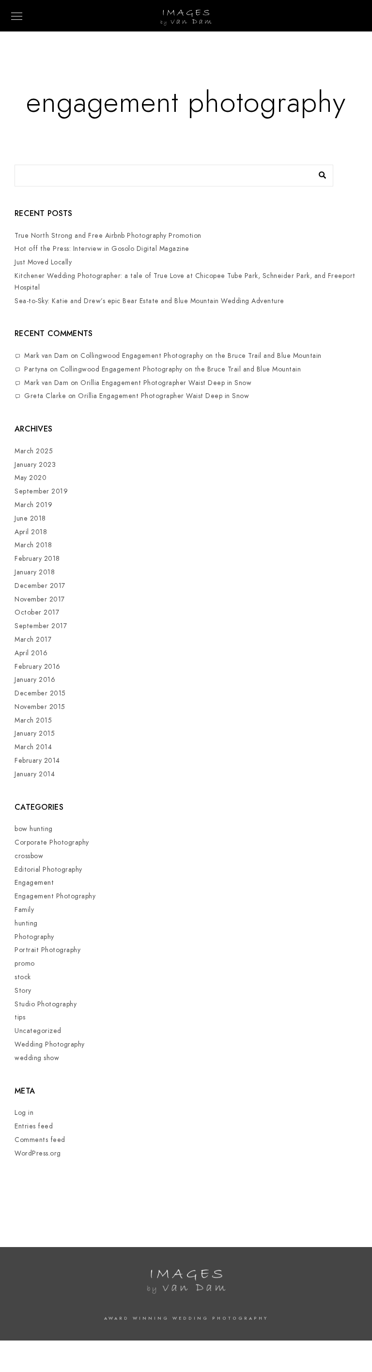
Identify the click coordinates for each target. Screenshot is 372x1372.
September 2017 (41, 626)
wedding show (37, 1058)
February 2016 (38, 666)
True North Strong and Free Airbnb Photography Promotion (108, 235)
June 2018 (30, 518)
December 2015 (40, 693)
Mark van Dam (46, 355)
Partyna (36, 369)
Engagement (34, 882)
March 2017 (33, 639)
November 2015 (40, 706)
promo (25, 963)
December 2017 (40, 585)
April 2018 (31, 532)
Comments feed (40, 1139)
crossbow (29, 856)
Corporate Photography (52, 842)
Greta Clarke (45, 396)
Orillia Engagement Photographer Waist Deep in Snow (165, 382)
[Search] (318, 173)
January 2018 (35, 572)
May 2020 (30, 477)
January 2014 (35, 774)
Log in (24, 1112)
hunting (26, 923)
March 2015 (33, 720)
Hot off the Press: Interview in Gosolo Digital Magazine (102, 248)
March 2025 (34, 451)
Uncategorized (38, 1030)
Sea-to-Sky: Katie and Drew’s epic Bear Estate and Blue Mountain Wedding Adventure (149, 301)
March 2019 (33, 504)
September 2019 (41, 491)
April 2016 (31, 653)
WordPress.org (38, 1153)
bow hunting (34, 828)
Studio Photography (46, 1004)
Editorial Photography (48, 869)
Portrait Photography (47, 950)
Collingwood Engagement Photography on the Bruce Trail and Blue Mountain (201, 355)
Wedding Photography (50, 1044)
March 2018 (33, 545)
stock (23, 977)
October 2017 (37, 612)
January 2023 (35, 464)
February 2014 (37, 760)
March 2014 (33, 747)
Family (24, 909)
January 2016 (35, 679)
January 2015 (35, 733)
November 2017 (40, 599)
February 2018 (37, 558)
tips (20, 1017)
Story (23, 990)
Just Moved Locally (43, 262)
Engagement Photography (55, 896)
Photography (34, 936)
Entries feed (34, 1126)
